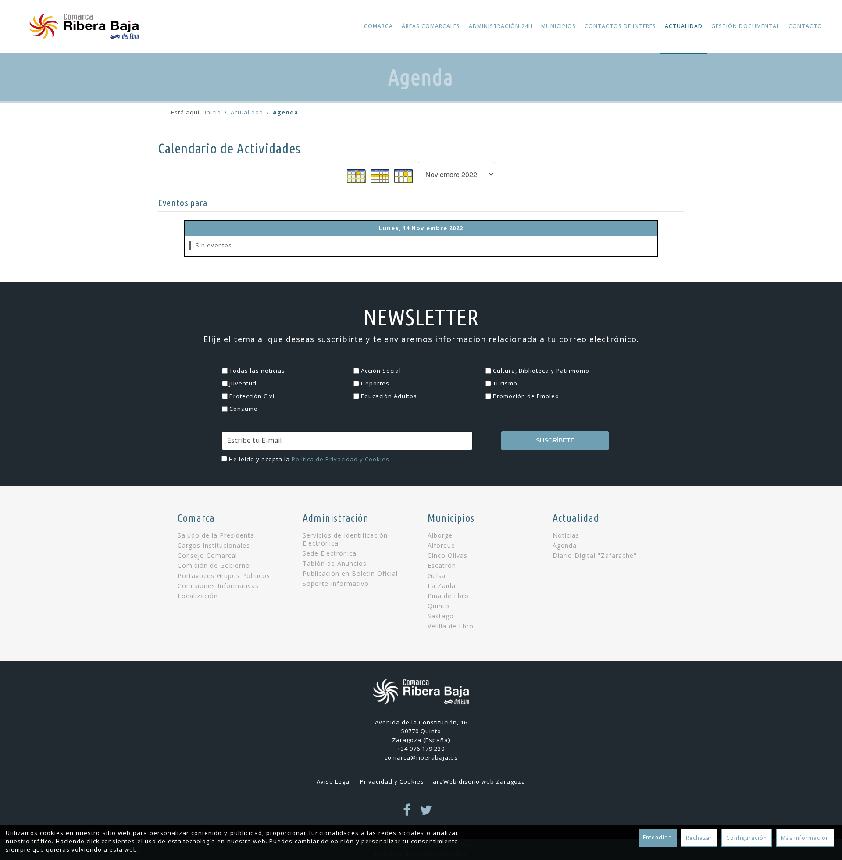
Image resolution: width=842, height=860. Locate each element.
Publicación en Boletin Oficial (350, 574)
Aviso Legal (334, 781)
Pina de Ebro (448, 596)
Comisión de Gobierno (214, 566)
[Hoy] (404, 176)
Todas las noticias (257, 371)
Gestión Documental (745, 26)
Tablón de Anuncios (335, 563)
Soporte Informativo (336, 584)
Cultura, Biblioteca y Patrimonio (541, 371)
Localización (198, 596)
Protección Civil (252, 396)
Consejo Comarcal (207, 556)
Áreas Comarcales (431, 26)
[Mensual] (356, 176)
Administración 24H (500, 26)
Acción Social (381, 371)
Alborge (440, 535)
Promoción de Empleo (526, 396)
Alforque (441, 546)
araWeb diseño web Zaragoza (479, 781)
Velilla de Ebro (451, 626)
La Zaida (442, 586)
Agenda (565, 546)
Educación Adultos (389, 396)
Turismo (505, 383)
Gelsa (437, 576)
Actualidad (684, 26)
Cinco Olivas (447, 556)
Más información (805, 838)
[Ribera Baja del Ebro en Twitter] (426, 813)
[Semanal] (380, 176)
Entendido (657, 837)
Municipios (558, 26)
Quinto (439, 606)
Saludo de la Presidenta (216, 535)
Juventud (243, 383)
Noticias (566, 535)
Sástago (441, 616)
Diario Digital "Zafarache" (595, 556)
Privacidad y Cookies (392, 781)
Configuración (746, 838)
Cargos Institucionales (214, 546)
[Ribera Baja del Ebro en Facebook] (407, 813)
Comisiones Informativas (218, 586)
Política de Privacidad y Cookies (340, 459)
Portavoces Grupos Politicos (224, 576)
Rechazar (699, 838)
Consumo (243, 409)
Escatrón (442, 566)
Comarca (378, 26)
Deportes (375, 383)
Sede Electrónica (330, 553)
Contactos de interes (620, 26)
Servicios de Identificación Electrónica (345, 539)
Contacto (805, 26)
